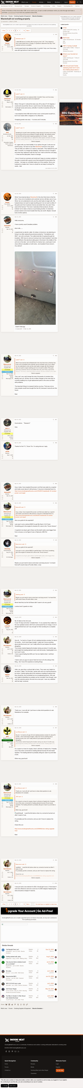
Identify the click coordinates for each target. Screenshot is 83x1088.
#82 (56, 90)
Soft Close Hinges (11, 989)
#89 (56, 483)
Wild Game (21, 973)
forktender (51, 997)
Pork (22, 999)
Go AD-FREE (60, 1070)
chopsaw (51, 985)
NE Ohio (11, 747)
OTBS (65, 28)
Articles (41, 2)
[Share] (54, 34)
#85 (56, 217)
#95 (56, 666)
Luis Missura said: (20, 732)
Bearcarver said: (20, 544)
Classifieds (33, 1073)
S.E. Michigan (9, 557)
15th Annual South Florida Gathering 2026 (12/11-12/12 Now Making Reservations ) (71, 68)
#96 (56, 706)
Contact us (7, 1070)
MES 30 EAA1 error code (13, 983)
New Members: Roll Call (6, 6)
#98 (56, 784)
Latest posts (65, 24)
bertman (8, 978)
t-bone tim (5, 21)
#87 (56, 419)
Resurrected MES (11, 976)
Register (58, 1067)
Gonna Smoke (10, 990)
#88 (56, 442)
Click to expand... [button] (36, 141)
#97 (56, 727)
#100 (56, 883)
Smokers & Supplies (36, 6)
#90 (56, 503)
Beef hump (66, 38)
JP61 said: (18, 796)
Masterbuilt (38, 146)
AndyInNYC (9, 951)
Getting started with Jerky (13, 956)
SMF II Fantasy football (70, 46)
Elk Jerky (8, 971)
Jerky (53, 6)
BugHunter (9, 965)
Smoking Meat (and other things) (39, 1070)
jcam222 (51, 972)
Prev (4, 30)
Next (28, 30)
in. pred (52, 958)
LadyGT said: (19, 94)
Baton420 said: (20, 507)
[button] (29, 2)
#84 (56, 193)
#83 (56, 123)
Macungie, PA (9, 378)
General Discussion (68, 51)
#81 (56, 34)
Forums (34, 2)
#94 (56, 636)
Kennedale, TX (9, 107)
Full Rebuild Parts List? (12, 949)
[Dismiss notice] (80, 10)
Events (65, 75)
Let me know (11, 12)
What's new (24, 2)
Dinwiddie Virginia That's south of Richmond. (8, 144)
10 (24, 30)
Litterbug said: (19, 594)
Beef (64, 43)
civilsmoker (51, 990)
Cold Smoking (46, 6)
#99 (56, 860)
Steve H (52, 951)
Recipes (59, 6)
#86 (56, 355)
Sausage (27, 6)
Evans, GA (10, 653)
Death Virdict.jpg (20, 326)
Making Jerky (23, 958)
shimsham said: (20, 38)
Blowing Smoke (18, 6)
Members (57, 2)
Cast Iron (77, 6)
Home (6, 1064)
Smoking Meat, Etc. (68, 6)
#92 (56, 590)
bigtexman (9, 958)
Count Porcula (10, 999)
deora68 (8, 985)
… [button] (21, 30)
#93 (56, 617)
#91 (56, 540)
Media (49, 2)
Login (57, 1064)
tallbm (52, 978)
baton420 (19, 329)
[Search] (80, 2)
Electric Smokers (22, 985)
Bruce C (8, 973)
